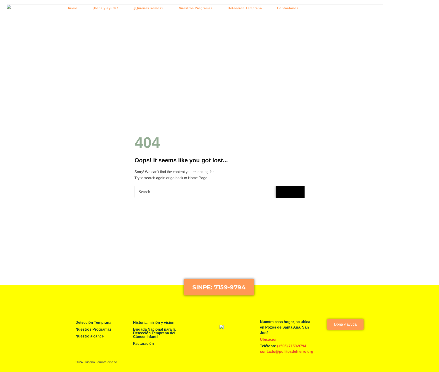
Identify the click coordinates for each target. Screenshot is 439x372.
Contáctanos (288, 8)
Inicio (73, 8)
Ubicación (269, 339)
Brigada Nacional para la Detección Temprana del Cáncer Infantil (154, 333)
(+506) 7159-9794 (291, 346)
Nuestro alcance (89, 336)
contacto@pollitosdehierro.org (286, 351)
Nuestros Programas (196, 8)
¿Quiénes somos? (148, 8)
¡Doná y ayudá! (105, 8)
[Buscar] (290, 192)
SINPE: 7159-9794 (219, 287)
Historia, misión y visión (153, 322)
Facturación (143, 343)
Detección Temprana (245, 8)
